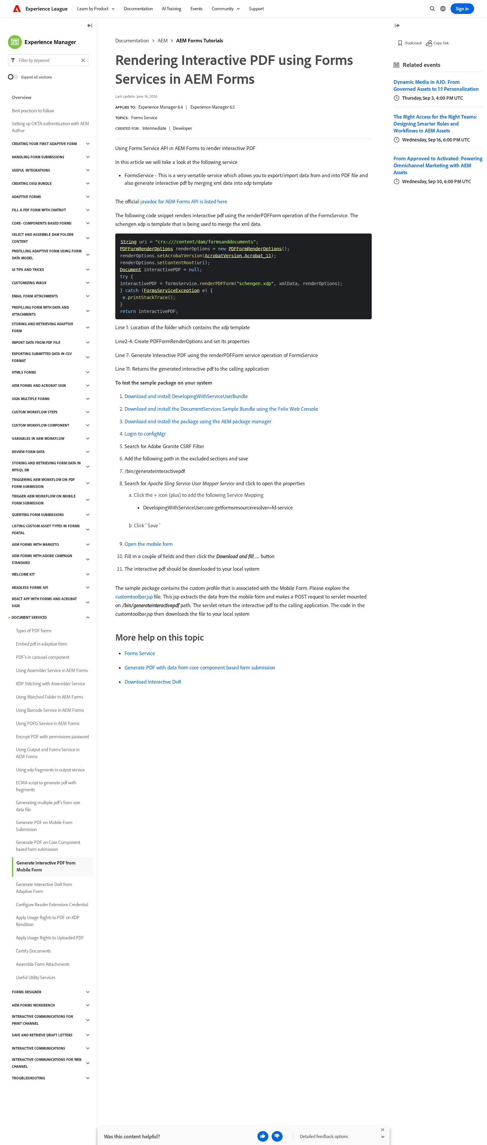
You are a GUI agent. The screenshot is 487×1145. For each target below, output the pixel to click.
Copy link (441, 42)
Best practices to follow (33, 111)
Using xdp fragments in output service (50, 770)
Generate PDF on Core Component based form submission (48, 845)
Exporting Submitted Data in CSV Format (42, 357)
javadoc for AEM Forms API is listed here (183, 201)
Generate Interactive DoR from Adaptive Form (44, 887)
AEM (163, 40)
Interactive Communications (38, 1048)
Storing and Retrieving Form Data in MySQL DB (46, 466)
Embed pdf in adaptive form (41, 644)
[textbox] (48, 60)
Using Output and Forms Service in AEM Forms (48, 753)
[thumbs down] (277, 1136)
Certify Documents (33, 951)
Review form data (28, 451)
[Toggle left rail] (89, 26)
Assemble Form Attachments (43, 964)
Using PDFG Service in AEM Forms (48, 723)
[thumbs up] (262, 1136)
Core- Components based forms (42, 223)
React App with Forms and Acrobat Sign (44, 602)
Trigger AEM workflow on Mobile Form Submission (44, 499)
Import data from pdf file (36, 342)
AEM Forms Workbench (33, 1005)
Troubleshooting (28, 1078)
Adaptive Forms (26, 196)
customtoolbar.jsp (134, 596)
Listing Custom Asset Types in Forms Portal (46, 529)
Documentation (132, 40)
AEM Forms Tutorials (199, 40)
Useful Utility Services (35, 977)
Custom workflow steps (35, 412)
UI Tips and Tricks (28, 269)
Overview (21, 97)
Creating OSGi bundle (32, 183)
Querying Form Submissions (38, 514)
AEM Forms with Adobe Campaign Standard (42, 559)
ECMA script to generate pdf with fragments (46, 786)
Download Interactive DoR (153, 681)
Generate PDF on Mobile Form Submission (44, 825)
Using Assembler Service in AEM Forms (52, 670)
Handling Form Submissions (38, 157)
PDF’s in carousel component (42, 657)
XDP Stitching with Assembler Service (50, 684)
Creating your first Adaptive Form (44, 143)
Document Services (29, 617)
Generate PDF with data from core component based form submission (200, 667)
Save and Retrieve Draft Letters (42, 1035)
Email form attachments (35, 296)
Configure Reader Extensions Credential (52, 905)
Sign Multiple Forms (31, 398)
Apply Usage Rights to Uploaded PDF (50, 938)
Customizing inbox (29, 283)
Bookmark (413, 42)
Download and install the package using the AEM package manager (198, 421)
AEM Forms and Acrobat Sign (39, 385)
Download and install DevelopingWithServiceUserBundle (186, 396)
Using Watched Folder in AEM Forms (49, 697)
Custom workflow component (40, 425)
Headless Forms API (30, 587)
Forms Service (144, 118)
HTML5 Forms (24, 372)
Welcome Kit (23, 574)
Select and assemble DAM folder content (43, 238)
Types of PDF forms (33, 631)
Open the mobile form (149, 544)
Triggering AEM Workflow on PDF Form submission (43, 483)
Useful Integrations (31, 170)
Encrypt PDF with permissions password (52, 737)
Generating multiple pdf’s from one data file (48, 806)
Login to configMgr (145, 433)
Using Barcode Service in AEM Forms (50, 710)
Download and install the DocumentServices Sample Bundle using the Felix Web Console (221, 408)
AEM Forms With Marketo (35, 544)
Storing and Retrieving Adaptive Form (42, 327)
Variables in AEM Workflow (38, 438)
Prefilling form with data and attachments (40, 311)
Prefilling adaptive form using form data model (46, 254)
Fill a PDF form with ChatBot (39, 210)
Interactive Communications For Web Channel (46, 1063)
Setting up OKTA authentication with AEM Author (50, 127)
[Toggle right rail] (397, 26)
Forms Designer (26, 992)
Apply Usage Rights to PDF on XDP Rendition (48, 920)
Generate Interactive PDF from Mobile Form (46, 866)
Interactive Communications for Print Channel (42, 1020)
